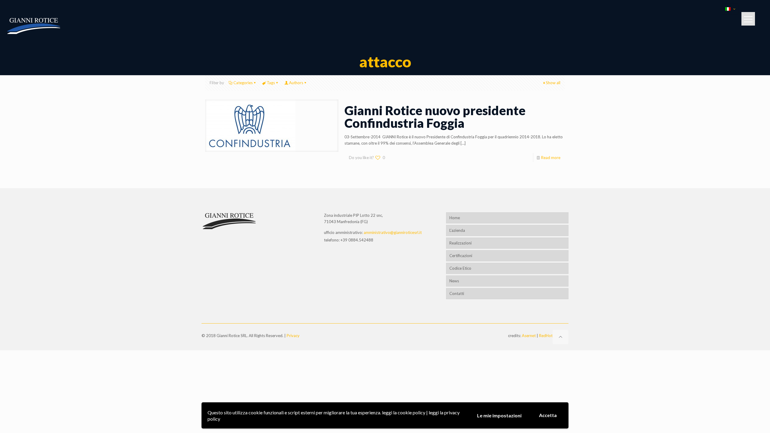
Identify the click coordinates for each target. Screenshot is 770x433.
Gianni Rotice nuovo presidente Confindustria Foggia (434, 117)
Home (454, 217)
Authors (296, 82)
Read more (550, 157)
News (454, 280)
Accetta (548, 415)
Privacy (293, 335)
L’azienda (457, 230)
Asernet (529, 335)
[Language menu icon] (730, 9)
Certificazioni (460, 255)
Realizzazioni (460, 243)
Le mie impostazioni (499, 415)
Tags (271, 82)
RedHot (546, 335)
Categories (243, 82)
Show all (553, 82)
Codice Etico (460, 268)
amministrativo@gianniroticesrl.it (393, 232)
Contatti (456, 293)
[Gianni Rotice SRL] (34, 25)
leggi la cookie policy (403, 412)
